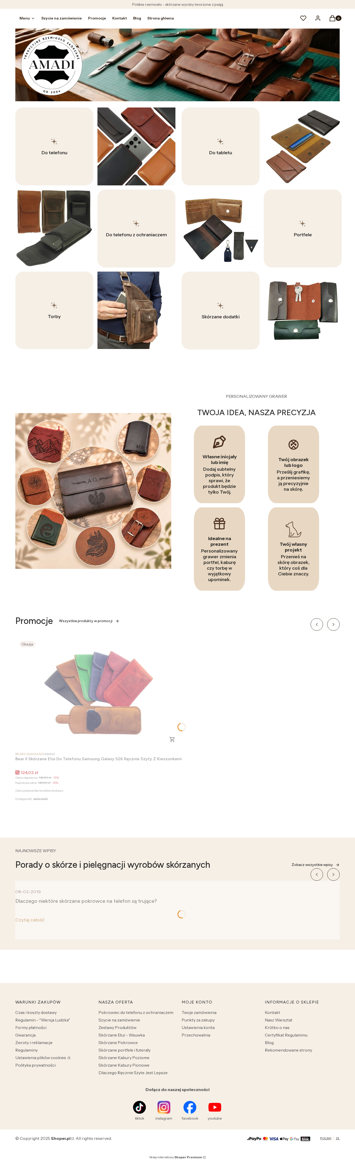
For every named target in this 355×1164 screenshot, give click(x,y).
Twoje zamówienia (199, 1012)
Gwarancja (25, 1035)
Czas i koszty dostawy (36, 1012)
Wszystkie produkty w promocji (86, 621)
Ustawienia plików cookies (41, 1057)
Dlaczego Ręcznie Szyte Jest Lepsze (133, 1072)
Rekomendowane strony (288, 1050)
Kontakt (272, 1012)
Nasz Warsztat (278, 1019)
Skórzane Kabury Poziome (123, 1057)
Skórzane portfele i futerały (124, 1050)
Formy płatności (31, 1027)
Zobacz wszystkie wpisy (312, 865)
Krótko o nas (277, 1027)
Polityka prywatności (35, 1065)
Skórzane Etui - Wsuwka (121, 1035)
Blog (269, 1042)
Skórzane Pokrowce (118, 1042)
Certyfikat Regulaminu (286, 1035)
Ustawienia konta (198, 1027)
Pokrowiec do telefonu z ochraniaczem (135, 1012)
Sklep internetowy (175, 1157)
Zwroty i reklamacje (33, 1042)
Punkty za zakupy (198, 1019)
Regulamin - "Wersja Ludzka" (42, 1019)
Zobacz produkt (172, 739)
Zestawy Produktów (117, 1027)
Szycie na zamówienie (119, 1019)
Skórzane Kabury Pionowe (123, 1065)
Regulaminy (26, 1050)
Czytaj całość (30, 920)
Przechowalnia (196, 1035)
